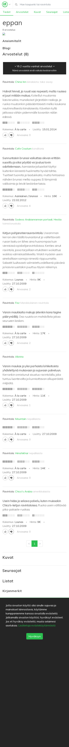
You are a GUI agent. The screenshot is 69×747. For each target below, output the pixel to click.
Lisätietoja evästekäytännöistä (36, 625)
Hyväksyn (34, 636)
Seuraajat (52, 12)
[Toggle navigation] (6, 4)
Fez (17, 302)
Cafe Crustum (23, 148)
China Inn (20, 81)
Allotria (19, 356)
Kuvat (37, 12)
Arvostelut (22, 12)
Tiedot (7, 12)
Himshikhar (21, 453)
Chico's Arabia (23, 491)
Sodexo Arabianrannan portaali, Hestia (38, 219)
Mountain (20, 419)
